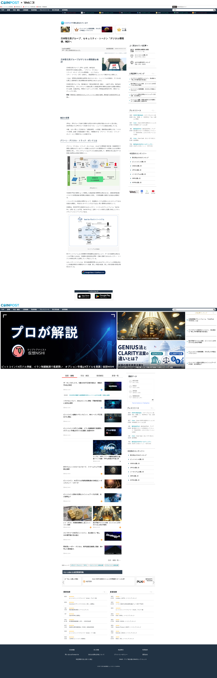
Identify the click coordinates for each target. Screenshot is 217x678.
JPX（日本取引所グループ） (73, 50)
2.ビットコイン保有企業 (96, 565)
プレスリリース (44, 10)
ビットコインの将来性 (7, 6)
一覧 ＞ (213, 313)
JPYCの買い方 (136, 170)
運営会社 (145, 654)
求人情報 (96, 650)
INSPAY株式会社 (138, 115)
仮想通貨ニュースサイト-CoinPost (112, 666)
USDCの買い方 (137, 166)
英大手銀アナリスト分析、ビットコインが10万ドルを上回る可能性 (106, 523)
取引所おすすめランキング (140, 157)
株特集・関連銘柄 (42, 6)
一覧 (152, 73)
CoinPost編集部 (66, 48)
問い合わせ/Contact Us (72, 654)
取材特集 (34, 10)
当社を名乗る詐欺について (96, 654)
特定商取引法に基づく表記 (84, 659)
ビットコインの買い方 (141, 55)
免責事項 (120, 650)
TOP (2, 10)
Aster (135, 123)
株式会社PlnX (137, 128)
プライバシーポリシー (120, 654)
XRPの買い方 (136, 178)
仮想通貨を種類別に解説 (142, 49)
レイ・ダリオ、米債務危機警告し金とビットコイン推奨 (77, 523)
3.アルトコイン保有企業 (111, 565)
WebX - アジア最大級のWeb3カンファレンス (133, 659)
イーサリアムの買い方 (139, 174)
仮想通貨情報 (109, 48)
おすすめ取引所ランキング (142, 62)
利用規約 (145, 650)
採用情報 (65, 10)
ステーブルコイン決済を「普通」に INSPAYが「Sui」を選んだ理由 (144, 117)
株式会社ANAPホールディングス (142, 144)
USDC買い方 (18, 6)
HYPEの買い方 (136, 182)
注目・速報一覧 (113, 560)
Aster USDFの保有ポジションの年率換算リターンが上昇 (108, 579)
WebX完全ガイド (181, 6)
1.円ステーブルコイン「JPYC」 (79, 565)
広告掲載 (72, 650)
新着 (8, 10)
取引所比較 (55, 10)
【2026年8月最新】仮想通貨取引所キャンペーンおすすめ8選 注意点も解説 (89, 395)
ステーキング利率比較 (29, 6)
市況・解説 (16, 10)
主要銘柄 (25, 10)
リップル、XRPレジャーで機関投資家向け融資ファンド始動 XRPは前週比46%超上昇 (106, 457)
